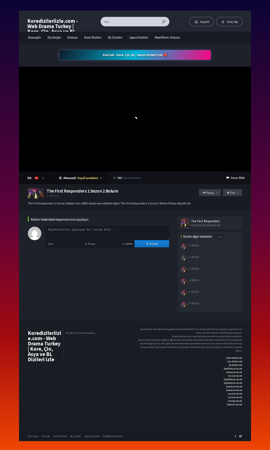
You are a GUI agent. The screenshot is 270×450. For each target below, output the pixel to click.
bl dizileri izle (235, 364)
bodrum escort (234, 404)
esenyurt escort (234, 372)
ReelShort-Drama (167, 37)
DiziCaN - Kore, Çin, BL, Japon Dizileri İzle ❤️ (135, 55)
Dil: (30, 178)
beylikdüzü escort (233, 368)
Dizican (72, 37)
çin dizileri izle (235, 361)
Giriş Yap (232, 22)
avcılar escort (235, 375)
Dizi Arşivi (54, 37)
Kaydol (204, 22)
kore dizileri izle (234, 357)
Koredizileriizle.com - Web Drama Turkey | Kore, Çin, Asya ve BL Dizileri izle (52, 29)
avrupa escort (235, 400)
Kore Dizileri (92, 37)
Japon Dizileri (138, 37)
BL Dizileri (115, 37)
